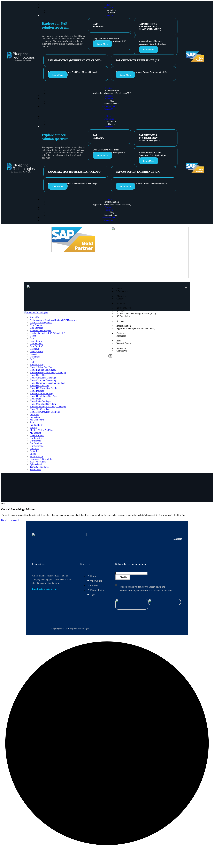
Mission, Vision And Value (42, 430)
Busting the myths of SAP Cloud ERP (47, 333)
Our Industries (36, 438)
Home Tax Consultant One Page (45, 412)
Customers (121, 333)
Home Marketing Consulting (43, 404)
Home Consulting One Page (43, 377)
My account (35, 433)
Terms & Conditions (39, 467)
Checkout (34, 349)
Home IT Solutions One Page (43, 396)
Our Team (34, 448)
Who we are (122, 291)
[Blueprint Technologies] (36, 312)
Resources (121, 336)
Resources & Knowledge (41, 459)
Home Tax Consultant (40, 409)
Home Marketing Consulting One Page (48, 406)
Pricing (33, 454)
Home (119, 288)
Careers (119, 298)
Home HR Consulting (40, 385)
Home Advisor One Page (41, 367)
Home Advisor (36, 364)
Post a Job (34, 451)
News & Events (123, 343)
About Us (34, 317)
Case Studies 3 (36, 346)
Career (33, 335)
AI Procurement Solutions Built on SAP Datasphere (53, 320)
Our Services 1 (37, 443)
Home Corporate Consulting (43, 380)
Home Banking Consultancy (43, 370)
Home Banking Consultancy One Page (48, 372)
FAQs (32, 359)
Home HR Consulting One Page (45, 388)
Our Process (35, 440)
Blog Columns (36, 325)
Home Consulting (38, 375)
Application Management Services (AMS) (135, 328)
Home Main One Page (40, 401)
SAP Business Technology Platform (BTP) (136, 313)
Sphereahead (36, 464)
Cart (32, 338)
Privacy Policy (36, 456)
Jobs (32, 422)
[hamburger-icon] (186, 287)
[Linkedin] (29, 229)
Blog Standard (36, 328)
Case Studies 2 (36, 343)
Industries (34, 414)
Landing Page (36, 425)
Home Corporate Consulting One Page (48, 383)
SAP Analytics (123, 316)
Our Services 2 (37, 446)
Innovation (121, 348)
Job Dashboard (37, 419)
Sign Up (123, 577)
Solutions (120, 303)
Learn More (102, 44)
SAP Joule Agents (38, 461)
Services (120, 321)
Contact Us (121, 350)
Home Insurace (37, 391)
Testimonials (35, 469)
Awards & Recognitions (41, 322)
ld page (33, 427)
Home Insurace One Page (41, 393)
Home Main (35, 398)
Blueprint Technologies (40, 330)
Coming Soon (36, 351)
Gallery (33, 362)
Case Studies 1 (36, 341)
